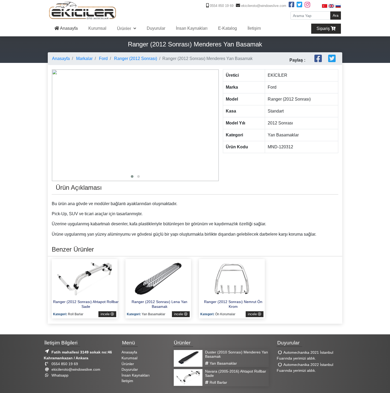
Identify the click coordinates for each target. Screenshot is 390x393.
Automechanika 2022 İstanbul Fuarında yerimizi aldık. (305, 368)
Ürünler (124, 28)
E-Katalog (227, 28)
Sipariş (324, 28)
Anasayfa (68, 28)
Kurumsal (97, 28)
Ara (336, 15)
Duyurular (156, 28)
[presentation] (57, 110)
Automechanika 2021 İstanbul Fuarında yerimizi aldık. (305, 356)
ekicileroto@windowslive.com (263, 6)
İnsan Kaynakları (191, 28)
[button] (132, 176)
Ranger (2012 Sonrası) (135, 58)
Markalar (84, 58)
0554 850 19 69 (221, 6)
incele (106, 314)
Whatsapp (59, 375)
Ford (103, 58)
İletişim (254, 28)
